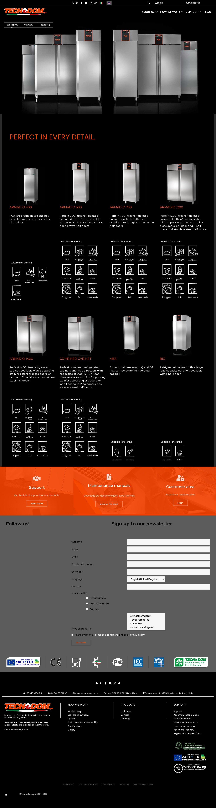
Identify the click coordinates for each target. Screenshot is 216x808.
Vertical (125, 714)
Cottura (94, 609)
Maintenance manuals (186, 722)
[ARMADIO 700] (132, 182)
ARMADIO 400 (21, 207)
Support (178, 711)
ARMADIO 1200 (171, 207)
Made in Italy (74, 711)
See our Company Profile (16, 729)
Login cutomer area (184, 726)
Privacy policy (137, 635)
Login (160, 2)
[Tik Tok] (95, 3)
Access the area (109, 503)
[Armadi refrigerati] (146, 616)
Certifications (75, 726)
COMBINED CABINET (76, 358)
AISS (113, 358)
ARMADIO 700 (121, 207)
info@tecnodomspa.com (86, 693)
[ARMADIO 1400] (32, 334)
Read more (37, 503)
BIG (162, 358)
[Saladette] (146, 624)
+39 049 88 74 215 (34, 693)
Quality (71, 718)
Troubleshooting (182, 718)
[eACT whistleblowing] (190, 768)
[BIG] (182, 334)
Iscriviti (81, 642)
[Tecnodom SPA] (28, 707)
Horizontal (126, 711)
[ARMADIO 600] (82, 182)
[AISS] (132, 334)
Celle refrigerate (99, 603)
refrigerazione (97, 598)
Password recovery (184, 729)
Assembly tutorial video (186, 714)
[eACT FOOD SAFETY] (190, 745)
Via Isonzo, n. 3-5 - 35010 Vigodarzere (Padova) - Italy (168, 693)
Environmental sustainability (83, 722)
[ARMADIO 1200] (182, 182)
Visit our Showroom (78, 714)
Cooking (125, 718)
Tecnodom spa (28, 794)
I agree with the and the (109, 635)
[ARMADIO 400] (32, 182)
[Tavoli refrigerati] (146, 620)
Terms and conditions (106, 635)
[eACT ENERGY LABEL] (190, 757)
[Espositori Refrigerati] (146, 627)
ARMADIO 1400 (21, 358)
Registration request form (187, 733)
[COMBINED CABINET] (82, 334)
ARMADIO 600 (71, 207)
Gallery (71, 729)
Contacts (194, 2)
